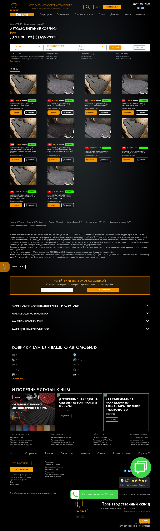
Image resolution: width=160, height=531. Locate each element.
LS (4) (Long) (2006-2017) (123, 56)
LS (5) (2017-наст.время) (123, 59)
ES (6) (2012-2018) (16, 54)
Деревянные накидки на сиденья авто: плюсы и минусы (78, 402)
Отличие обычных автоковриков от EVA (29, 406)
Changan (80, 360)
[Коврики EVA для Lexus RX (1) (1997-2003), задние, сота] (61, 85)
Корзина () (144, 453)
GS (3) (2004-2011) (52, 54)
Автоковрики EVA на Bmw (102, 440)
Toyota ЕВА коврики (100, 442)
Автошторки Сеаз (57, 440)
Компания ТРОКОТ (16, 24)
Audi (17, 355)
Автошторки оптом (137, 440)
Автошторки (49, 462)
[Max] (142, 8)
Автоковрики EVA (16, 437)
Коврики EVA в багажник (36, 222)
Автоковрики (31, 397)
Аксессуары (49, 472)
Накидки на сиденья (52, 464)
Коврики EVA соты (17, 222)
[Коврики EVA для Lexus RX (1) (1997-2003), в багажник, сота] (98, 128)
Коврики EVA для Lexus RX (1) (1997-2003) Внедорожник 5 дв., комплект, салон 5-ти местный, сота (60, 150)
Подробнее (31, 112)
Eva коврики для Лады (38, 225)
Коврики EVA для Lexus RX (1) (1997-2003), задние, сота (59, 104)
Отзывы (101, 453)
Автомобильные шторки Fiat (61, 437)
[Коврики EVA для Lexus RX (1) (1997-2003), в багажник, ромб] (135, 128)
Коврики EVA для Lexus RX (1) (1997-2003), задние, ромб (21, 104)
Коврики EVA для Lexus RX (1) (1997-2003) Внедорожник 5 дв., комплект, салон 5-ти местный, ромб (23, 150)
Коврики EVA (41, 24)
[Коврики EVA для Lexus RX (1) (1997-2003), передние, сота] (135, 85)
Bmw (79, 355)
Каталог (14, 453)
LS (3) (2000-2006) (122, 54)
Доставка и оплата (121, 453)
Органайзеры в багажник (19, 442)
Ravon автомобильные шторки (61, 445)
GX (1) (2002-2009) (52, 59)
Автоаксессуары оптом (139, 437)
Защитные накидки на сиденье (21, 445)
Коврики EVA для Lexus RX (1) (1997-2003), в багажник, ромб (133, 152)
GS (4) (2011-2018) (51, 56)
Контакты (85, 453)
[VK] (77, 516)
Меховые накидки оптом (139, 442)
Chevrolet (80, 365)
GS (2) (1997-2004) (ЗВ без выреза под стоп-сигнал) (27, 56)
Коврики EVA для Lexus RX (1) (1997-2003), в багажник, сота (96, 152)
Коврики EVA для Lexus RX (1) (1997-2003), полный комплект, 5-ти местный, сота (60, 196)
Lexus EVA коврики (100, 437)
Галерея (49, 453)
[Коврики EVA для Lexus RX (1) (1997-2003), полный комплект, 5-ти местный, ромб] (23, 176)
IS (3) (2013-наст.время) (88, 59)
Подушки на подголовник (54, 474)
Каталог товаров (29, 24)
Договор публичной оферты (20, 477)
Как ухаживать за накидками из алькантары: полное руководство (123, 404)
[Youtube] (82, 516)
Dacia (17, 375)
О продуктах (31, 453)
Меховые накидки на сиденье (21, 440)
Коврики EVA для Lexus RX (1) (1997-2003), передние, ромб (96, 104)
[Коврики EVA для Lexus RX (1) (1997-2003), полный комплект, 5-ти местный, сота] (61, 176)
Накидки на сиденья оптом (140, 445)
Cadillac (18, 360)
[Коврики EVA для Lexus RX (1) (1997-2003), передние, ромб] (98, 85)
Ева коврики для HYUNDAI (96, 222)
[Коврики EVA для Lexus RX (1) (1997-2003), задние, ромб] (23, 85)
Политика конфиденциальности (21, 475)
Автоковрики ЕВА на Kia (102, 445)
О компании (67, 453)
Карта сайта (14, 484)
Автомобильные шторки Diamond (62, 442)
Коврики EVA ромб (56, 222)
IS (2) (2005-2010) (86, 56)
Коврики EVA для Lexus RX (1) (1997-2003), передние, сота (133, 104)
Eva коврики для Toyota (18, 225)
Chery (18, 365)
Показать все (17, 379)
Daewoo (80, 375)
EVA (44, 397)
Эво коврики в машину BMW (120, 222)
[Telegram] (138, 8)
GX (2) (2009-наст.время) (89, 54)
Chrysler (18, 370)
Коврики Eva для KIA (74, 222)
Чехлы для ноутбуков (53, 477)
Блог (12, 482)
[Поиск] (87, 7)
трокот (17, 397)
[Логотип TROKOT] (14, 7)
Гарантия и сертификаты (18, 480)
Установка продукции (20, 463)
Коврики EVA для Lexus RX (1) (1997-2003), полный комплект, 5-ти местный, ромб (23, 196)
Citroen (80, 370)
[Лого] (80, 505)
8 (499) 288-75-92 (141, 4)
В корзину (16, 112)
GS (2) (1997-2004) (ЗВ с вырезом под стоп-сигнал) (27, 59)
